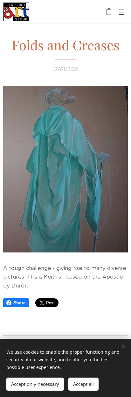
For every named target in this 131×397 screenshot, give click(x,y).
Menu (121, 11)
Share (19, 302)
